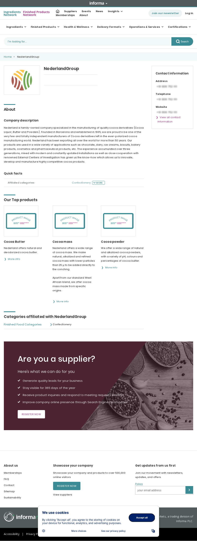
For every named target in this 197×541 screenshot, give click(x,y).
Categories (82, 80)
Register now (31, 414)
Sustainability (12, 497)
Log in (189, 13)
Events (86, 11)
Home (8, 57)
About (83, 15)
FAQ (6, 479)
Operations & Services (144, 27)
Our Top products (55, 80)
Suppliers (70, 11)
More (99, 182)
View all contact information (169, 119)
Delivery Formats (109, 27)
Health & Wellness (76, 27)
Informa (98, 3)
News (99, 11)
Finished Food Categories (23, 324)
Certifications (177, 27)
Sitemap (9, 491)
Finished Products (43, 27)
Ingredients (14, 27)
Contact (9, 485)
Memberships (65, 15)
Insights (113, 11)
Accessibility (11, 534)
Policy (139, 484)
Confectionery (81, 183)
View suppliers (62, 494)
